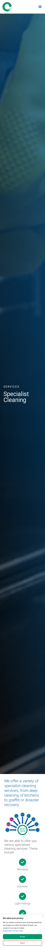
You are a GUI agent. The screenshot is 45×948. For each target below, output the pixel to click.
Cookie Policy (7, 931)
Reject (22, 943)
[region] (22, 931)
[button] (40, 6)
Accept (22, 937)
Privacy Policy (18, 931)
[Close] (42, 916)
